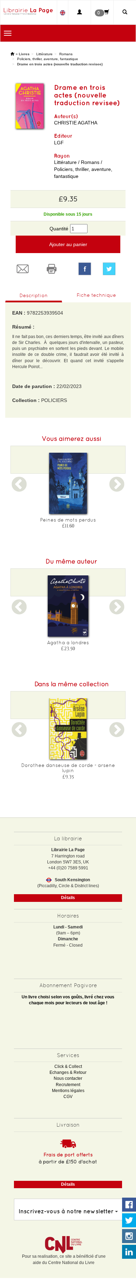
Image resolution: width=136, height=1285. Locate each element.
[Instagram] (129, 1236)
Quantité (59, 228)
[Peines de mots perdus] (68, 483)
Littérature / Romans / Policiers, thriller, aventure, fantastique (83, 169)
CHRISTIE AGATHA (75, 122)
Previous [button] (19, 489)
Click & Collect (68, 1066)
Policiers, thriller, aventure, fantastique (47, 59)
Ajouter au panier (68, 244)
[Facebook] (85, 269)
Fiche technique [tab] (96, 295)
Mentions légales (68, 1090)
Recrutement (68, 1084)
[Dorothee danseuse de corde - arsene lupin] (68, 728)
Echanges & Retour (68, 1072)
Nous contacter (68, 1078)
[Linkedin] (129, 1252)
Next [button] (117, 489)
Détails (68, 897)
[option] (68, 493)
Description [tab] (34, 295)
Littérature (44, 54)
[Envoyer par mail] (25, 269)
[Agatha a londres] (68, 606)
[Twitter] (111, 269)
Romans (66, 54)
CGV (68, 1096)
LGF (59, 142)
